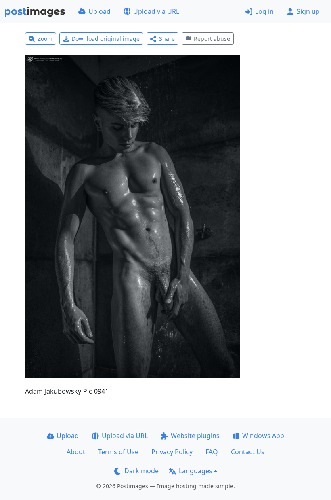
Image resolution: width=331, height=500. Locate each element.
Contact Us (247, 451)
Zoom (45, 38)
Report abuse (212, 38)
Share (167, 38)
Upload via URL (156, 11)
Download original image (105, 38)
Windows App (263, 435)
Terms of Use (118, 451)
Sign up (308, 11)
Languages (195, 470)
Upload (99, 11)
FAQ (211, 451)
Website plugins (195, 435)
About (76, 451)
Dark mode (141, 470)
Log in (264, 11)
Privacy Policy (172, 451)
